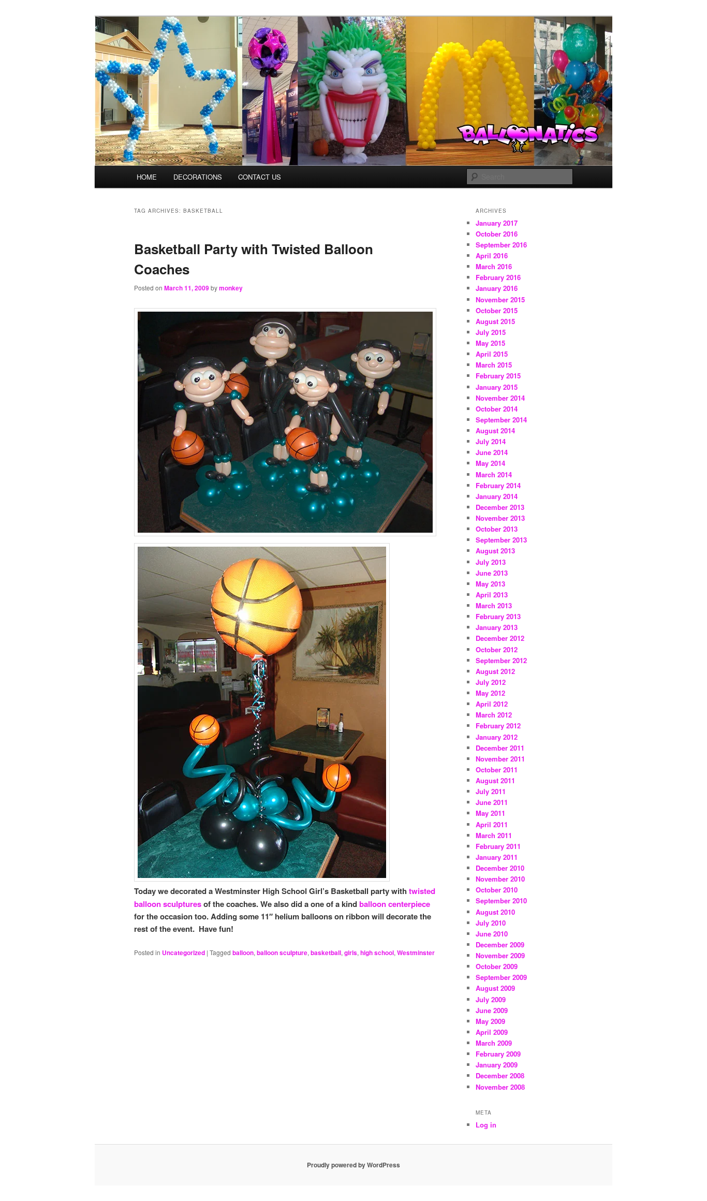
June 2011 (492, 802)
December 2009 (500, 944)
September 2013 (501, 540)
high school (377, 952)
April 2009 (492, 1032)
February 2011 (498, 846)
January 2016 (497, 288)
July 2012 (491, 682)
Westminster (416, 952)
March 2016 (494, 266)
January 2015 (497, 387)
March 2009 (494, 1043)
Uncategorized (183, 952)
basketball (326, 952)
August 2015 (495, 321)
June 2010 (492, 934)
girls (350, 952)
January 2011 (497, 857)
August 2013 (495, 550)
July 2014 (491, 441)
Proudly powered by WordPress (353, 1164)
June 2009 (492, 1010)
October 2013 (497, 529)
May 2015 (490, 343)
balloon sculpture (282, 952)
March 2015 (494, 365)
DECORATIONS (197, 177)
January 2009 (497, 1065)
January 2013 (497, 627)
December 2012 (500, 638)
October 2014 (497, 409)
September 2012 (501, 660)
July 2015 (491, 332)
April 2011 (492, 824)
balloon (243, 952)
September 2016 (501, 245)
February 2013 (498, 616)
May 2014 (490, 463)
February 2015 (498, 375)
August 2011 (495, 780)
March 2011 (494, 835)
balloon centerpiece (394, 904)
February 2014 (498, 485)
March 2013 (494, 605)
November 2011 (500, 759)
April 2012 (492, 704)
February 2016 (498, 277)
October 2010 (497, 890)
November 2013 (500, 518)
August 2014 (495, 430)
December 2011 (500, 748)
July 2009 (491, 999)
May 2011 (490, 813)
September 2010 (501, 900)
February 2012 (498, 725)
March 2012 (494, 715)
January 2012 (497, 737)
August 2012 (495, 671)
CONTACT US (259, 177)
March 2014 (494, 474)
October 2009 (497, 966)
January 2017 (497, 223)
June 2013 (492, 573)
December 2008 (500, 1075)
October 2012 (497, 649)
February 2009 (498, 1054)
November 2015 (500, 299)
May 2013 (490, 584)
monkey (231, 287)
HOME (147, 177)
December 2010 (500, 868)
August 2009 (495, 988)
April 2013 (492, 594)
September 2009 (501, 977)
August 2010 (495, 912)
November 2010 (500, 879)
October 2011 (497, 769)
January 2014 (497, 496)
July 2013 (491, 562)
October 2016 (497, 234)
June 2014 (492, 452)
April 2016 (492, 255)
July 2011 (491, 791)
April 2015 (492, 354)
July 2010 (491, 923)
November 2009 (500, 955)
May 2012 (490, 693)
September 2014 (501, 419)
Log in (486, 1125)
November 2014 (500, 398)
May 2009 (490, 1021)
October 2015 (497, 310)
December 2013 (500, 507)
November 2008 (500, 1087)
